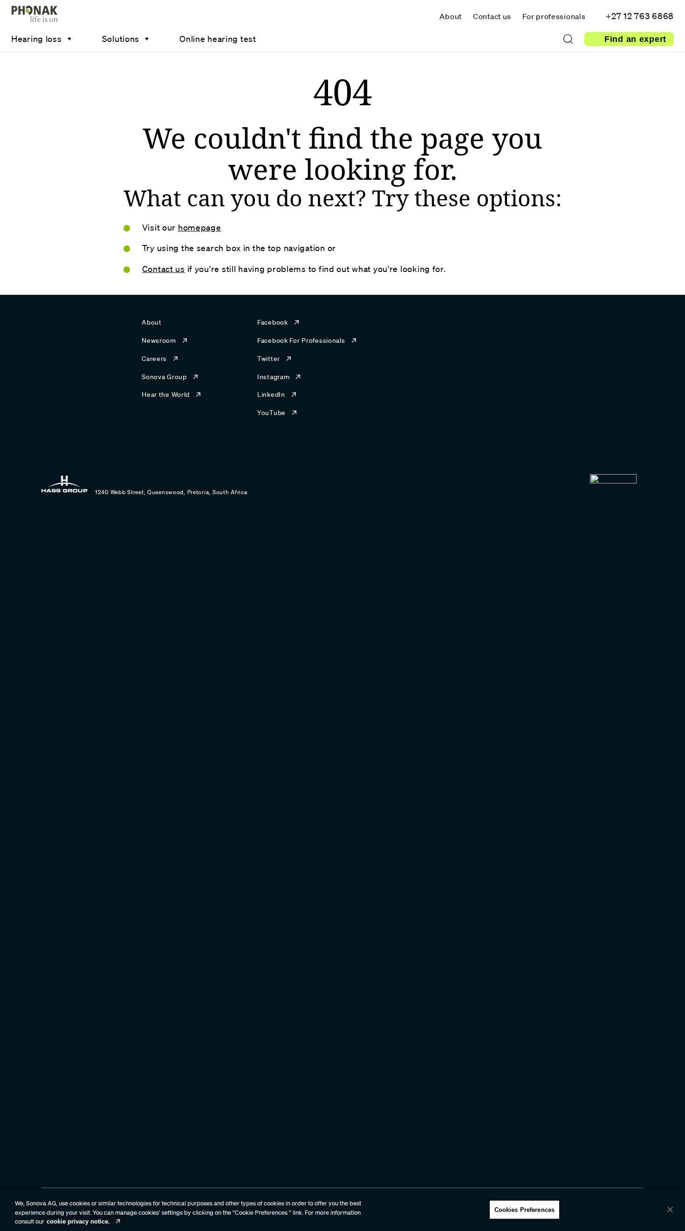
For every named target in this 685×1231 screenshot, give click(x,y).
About (450, 16)
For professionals (553, 16)
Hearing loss (36, 39)
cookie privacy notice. (78, 1221)
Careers (154, 358)
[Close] (670, 1209)
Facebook (272, 322)
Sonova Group (164, 377)
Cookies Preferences (524, 1209)
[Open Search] (568, 39)
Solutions (120, 39)
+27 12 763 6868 (640, 16)
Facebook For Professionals (301, 340)
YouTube (271, 412)
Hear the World (166, 394)
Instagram (273, 377)
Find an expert (635, 39)
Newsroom (159, 340)
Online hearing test (217, 39)
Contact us (492, 16)
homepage (199, 227)
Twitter (268, 358)
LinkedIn (271, 394)
